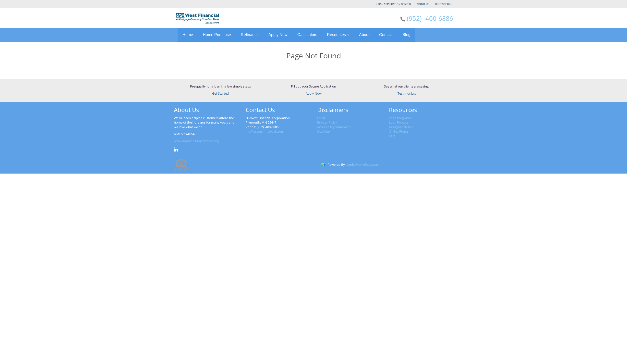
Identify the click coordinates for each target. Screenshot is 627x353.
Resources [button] (337, 35)
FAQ (392, 136)
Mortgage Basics (401, 127)
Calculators (307, 35)
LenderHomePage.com (362, 164)
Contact (386, 35)
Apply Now (278, 35)
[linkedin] (176, 150)
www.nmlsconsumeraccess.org (196, 141)
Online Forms (399, 131)
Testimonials (407, 93)
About (364, 35)
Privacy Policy (327, 122)
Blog (406, 35)
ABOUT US (423, 4)
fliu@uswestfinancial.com (264, 131)
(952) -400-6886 (430, 18)
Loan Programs (400, 118)
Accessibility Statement (334, 127)
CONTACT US (443, 4)
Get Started (220, 93)
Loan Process (398, 122)
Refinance (250, 35)
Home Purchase (217, 35)
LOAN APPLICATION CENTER (393, 4)
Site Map (323, 131)
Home (187, 35)
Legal (321, 118)
